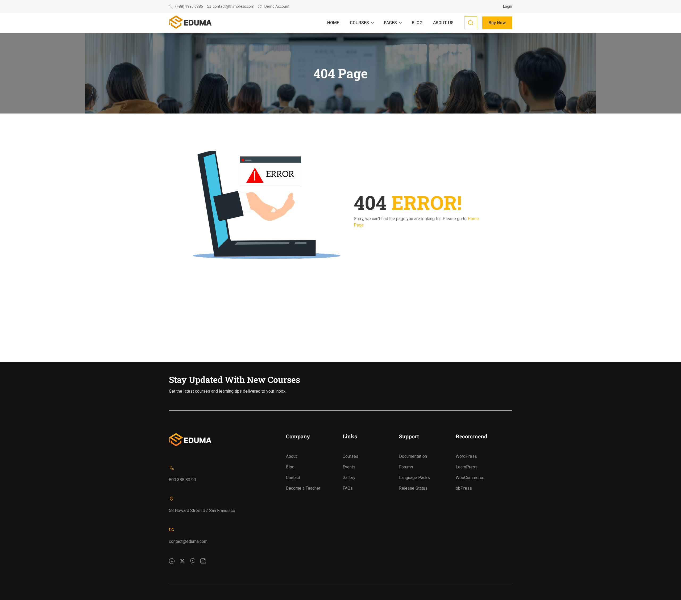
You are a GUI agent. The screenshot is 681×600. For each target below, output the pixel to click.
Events (349, 466)
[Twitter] (182, 557)
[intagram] (203, 557)
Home (333, 22)
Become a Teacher (303, 488)
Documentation (413, 456)
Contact (293, 477)
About (291, 456)
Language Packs (414, 477)
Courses (359, 22)
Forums (406, 466)
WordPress (466, 456)
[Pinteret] (192, 557)
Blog (417, 22)
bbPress (464, 488)
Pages (390, 22)
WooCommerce (470, 477)
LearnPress (466, 466)
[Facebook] (172, 557)
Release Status (413, 488)
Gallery (349, 477)
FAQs (348, 488)
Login (507, 6)
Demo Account (276, 6)
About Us (443, 22)
